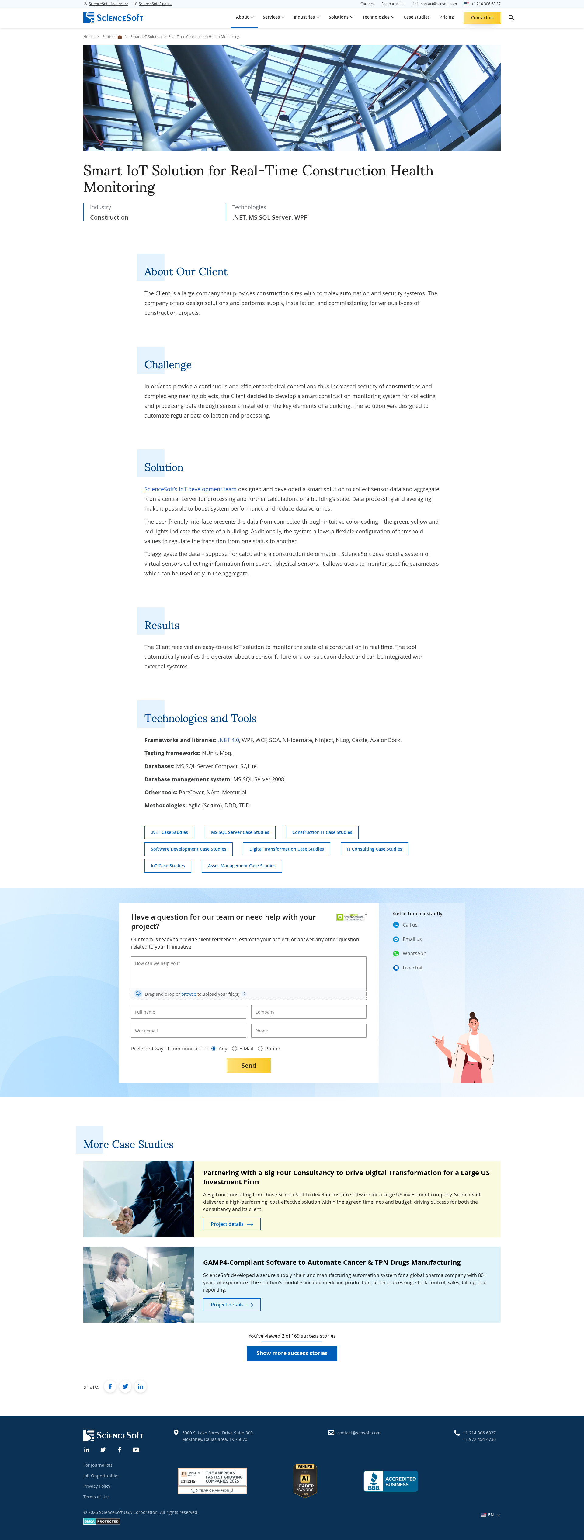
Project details (227, 1224)
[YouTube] (136, 1449)
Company (263, 1007)
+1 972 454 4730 (479, 1439)
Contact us (482, 17)
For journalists (393, 3)
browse (188, 994)
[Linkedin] (87, 1449)
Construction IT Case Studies (322, 832)
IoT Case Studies (168, 866)
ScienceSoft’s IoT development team (190, 489)
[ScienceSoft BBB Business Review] (390, 1481)
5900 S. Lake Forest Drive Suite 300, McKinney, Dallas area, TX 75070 (218, 1436)
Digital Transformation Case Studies (286, 849)
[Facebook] (119, 1449)
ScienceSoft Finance (155, 3)
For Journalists (98, 1465)
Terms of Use (96, 1497)
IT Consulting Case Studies (374, 849)
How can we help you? (153, 958)
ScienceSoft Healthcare (108, 3)
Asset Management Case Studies (242, 866)
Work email (144, 1026)
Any (223, 1048)
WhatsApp (414, 953)
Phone (260, 1026)
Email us (412, 939)
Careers (367, 3)
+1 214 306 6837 (479, 1433)
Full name (143, 1007)
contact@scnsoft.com (359, 1433)
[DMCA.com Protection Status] (101, 1523)
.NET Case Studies (169, 832)
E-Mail (246, 1048)
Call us (410, 924)
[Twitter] (103, 1449)
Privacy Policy (96, 1486)
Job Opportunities (101, 1476)
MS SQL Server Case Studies (240, 832)
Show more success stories (292, 1353)
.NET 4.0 (228, 740)
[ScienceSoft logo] (113, 17)
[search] (511, 17)
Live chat (413, 967)
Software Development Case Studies (188, 849)
